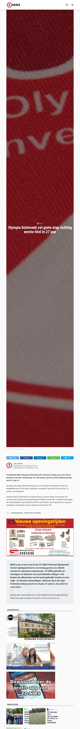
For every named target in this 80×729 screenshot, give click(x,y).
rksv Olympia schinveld (33, 513)
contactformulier (48, 598)
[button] (12, 457)
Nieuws (51, 709)
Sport (41, 223)
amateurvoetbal (17, 513)
